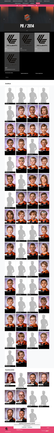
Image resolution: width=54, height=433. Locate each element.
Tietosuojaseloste (8, 431)
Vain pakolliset (30, 427)
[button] (4, 19)
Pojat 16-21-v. (25, 3)
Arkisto (38, 3)
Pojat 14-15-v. (18, 3)
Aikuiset (32, 3)
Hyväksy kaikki (24, 427)
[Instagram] (48, 427)
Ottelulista (7, 77)
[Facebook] (47, 427)
